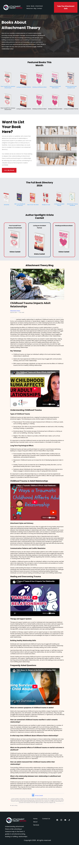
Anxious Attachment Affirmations (55, 87)
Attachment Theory (15, 310)
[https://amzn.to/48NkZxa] (8, 78)
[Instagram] (61, 820)
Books (32, 6)
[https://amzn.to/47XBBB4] (39, 79)
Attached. (6, 204)
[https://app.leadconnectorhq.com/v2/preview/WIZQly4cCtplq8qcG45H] (16, 820)
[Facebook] (57, 820)
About (35, 822)
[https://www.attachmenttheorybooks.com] (13, 7)
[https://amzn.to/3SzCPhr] (72, 197)
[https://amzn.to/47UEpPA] (23, 79)
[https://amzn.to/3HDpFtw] (55, 78)
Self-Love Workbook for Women (19, 204)
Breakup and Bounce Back (40, 87)
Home (28, 6)
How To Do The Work (32, 204)
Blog (35, 8)
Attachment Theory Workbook (72, 204)
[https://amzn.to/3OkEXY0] (19, 197)
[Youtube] (65, 820)
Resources (29, 8)
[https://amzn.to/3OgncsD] (59, 197)
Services (36, 825)
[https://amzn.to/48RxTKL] (6, 197)
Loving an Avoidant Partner (24, 87)
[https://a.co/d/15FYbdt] (15, 239)
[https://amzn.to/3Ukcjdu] (46, 197)
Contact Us (46, 819)
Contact (39, 8)
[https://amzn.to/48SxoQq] (32, 197)
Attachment (39, 6)
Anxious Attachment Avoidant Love (71, 87)
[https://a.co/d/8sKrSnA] (64, 239)
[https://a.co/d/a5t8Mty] (39, 241)
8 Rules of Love (46, 204)
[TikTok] (69, 820)
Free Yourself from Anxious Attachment (8, 87)
